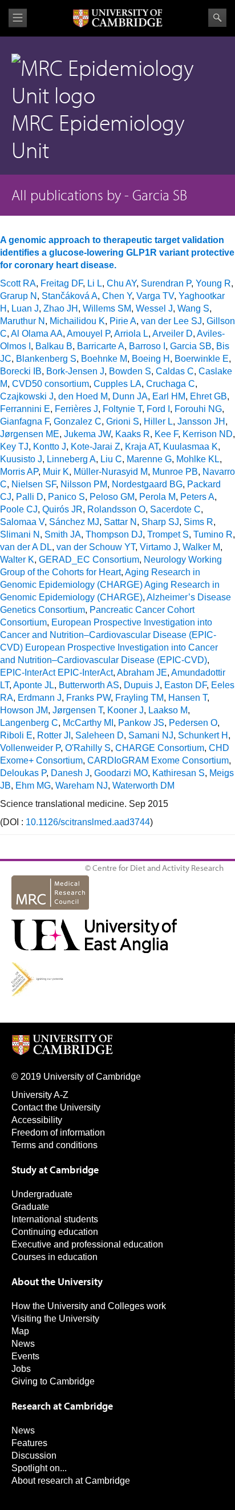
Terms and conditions (54, 1145)
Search (217, 18)
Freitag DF (61, 283)
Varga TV (155, 296)
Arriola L (131, 333)
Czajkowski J (27, 396)
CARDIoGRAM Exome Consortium (158, 760)
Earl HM (168, 396)
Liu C (111, 459)
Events (25, 1356)
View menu (18, 18)
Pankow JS (141, 723)
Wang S (193, 308)
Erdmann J (40, 697)
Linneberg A (71, 459)
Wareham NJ (81, 785)
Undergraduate (41, 1194)
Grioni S (122, 421)
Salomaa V (22, 522)
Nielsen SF (33, 484)
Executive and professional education (87, 1244)
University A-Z (39, 1095)
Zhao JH (60, 308)
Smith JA (62, 534)
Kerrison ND (208, 434)
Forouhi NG (198, 409)
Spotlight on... (39, 1468)
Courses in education (54, 1257)
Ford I (158, 409)
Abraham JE (142, 672)
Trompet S (168, 534)
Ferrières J (76, 409)
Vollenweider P (30, 748)
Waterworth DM (143, 785)
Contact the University (55, 1107)
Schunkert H (203, 735)
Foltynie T (122, 409)
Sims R (198, 522)
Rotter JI (54, 735)
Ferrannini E (25, 409)
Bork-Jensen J (75, 371)
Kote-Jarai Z (95, 446)
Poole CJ (19, 509)
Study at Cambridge (55, 1169)
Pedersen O (193, 723)
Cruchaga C (170, 384)
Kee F (166, 434)
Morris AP (19, 472)
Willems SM (107, 308)
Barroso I (147, 346)
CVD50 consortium (50, 384)
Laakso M (168, 710)
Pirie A (123, 321)
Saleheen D (99, 735)
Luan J (25, 308)
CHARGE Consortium (159, 748)
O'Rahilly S (88, 748)
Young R (213, 283)
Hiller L (158, 421)
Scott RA (18, 283)
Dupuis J (142, 685)
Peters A (197, 497)
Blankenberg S (46, 359)
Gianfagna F (24, 421)
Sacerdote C (175, 509)
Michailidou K (77, 321)
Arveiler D (172, 333)
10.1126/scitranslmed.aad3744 (88, 822)
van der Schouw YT (95, 547)
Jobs (21, 1369)
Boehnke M (104, 359)
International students (54, 1219)
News (23, 1343)
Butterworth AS (89, 685)
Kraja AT (142, 446)
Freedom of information (58, 1132)
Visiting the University (55, 1318)
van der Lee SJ (171, 321)
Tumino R (213, 534)
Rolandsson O (116, 509)
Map (20, 1331)
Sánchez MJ (74, 522)
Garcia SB (191, 346)
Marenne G (149, 459)
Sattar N (120, 522)
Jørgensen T (77, 710)
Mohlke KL (198, 459)
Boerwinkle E (202, 359)
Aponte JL (33, 685)
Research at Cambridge (62, 1405)
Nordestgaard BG (147, 484)
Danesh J (70, 773)
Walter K (17, 559)
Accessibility (36, 1120)
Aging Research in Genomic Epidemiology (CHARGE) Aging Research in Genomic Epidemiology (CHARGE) (110, 584)
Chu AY (121, 283)
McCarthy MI (88, 723)
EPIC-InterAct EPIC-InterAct (56, 672)
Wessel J (154, 308)
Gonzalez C (78, 421)
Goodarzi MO (121, 773)
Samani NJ (150, 735)
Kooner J (125, 710)
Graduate (30, 1207)
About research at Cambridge (70, 1480)
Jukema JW (87, 434)
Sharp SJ (160, 522)
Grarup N (18, 296)
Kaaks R (132, 434)
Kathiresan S (178, 773)
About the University (57, 1281)
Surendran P (166, 283)
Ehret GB (208, 396)
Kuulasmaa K (190, 446)
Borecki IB (21, 371)
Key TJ (14, 446)
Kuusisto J (21, 459)
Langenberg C (29, 723)
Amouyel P (88, 333)
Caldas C (175, 371)
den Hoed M (83, 396)
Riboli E (16, 735)
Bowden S (130, 371)
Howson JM (24, 710)
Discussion (33, 1455)
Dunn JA (130, 396)
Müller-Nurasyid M (111, 472)
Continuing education (54, 1232)
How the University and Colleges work (88, 1306)
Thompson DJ (114, 534)
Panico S (66, 497)
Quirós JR (62, 509)
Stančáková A (70, 296)
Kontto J (49, 446)
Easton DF (185, 685)
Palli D (29, 497)
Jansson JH (201, 421)
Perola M (157, 497)
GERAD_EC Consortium (89, 559)
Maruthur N (22, 321)
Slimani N (20, 534)
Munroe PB (175, 472)
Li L (94, 283)
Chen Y (117, 296)
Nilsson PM (83, 484)
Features (29, 1443)
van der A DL (26, 547)
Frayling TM (139, 697)
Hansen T (187, 697)
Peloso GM (112, 497)
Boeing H (151, 359)
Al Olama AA (37, 333)
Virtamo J (159, 547)
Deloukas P (23, 773)
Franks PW (88, 697)
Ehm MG (33, 785)
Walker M (201, 547)
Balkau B (53, 346)
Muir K (56, 472)
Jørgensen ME (29, 434)
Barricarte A (100, 346)
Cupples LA (117, 384)
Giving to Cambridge (53, 1381)
